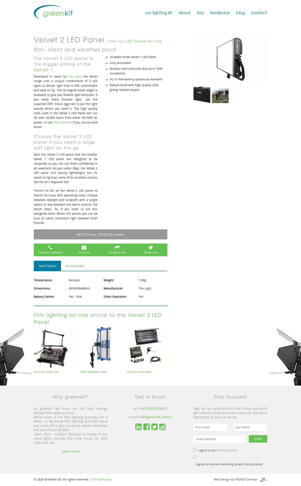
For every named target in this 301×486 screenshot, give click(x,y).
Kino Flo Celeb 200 (46, 372)
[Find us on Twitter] (154, 427)
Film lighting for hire (61, 315)
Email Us (84, 252)
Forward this (117, 252)
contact (259, 12)
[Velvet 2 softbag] (202, 94)
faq (200, 12)
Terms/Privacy (101, 479)
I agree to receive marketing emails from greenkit (229, 464)
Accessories (75, 265)
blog (240, 12)
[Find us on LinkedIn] (138, 427)
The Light (74, 76)
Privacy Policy (227, 450)
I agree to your (217, 450)
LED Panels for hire (144, 41)
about (184, 12)
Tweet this (151, 252)
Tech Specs (47, 265)
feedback (220, 12)
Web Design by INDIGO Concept (237, 479)
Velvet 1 (43, 70)
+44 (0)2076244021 (153, 408)
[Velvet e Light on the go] (220, 94)
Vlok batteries (62, 122)
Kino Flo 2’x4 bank (139, 372)
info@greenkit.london (155, 417)
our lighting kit (158, 12)
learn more (70, 451)
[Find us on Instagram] (162, 427)
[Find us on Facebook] (146, 427)
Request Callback (50, 252)
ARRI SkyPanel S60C (93, 372)
